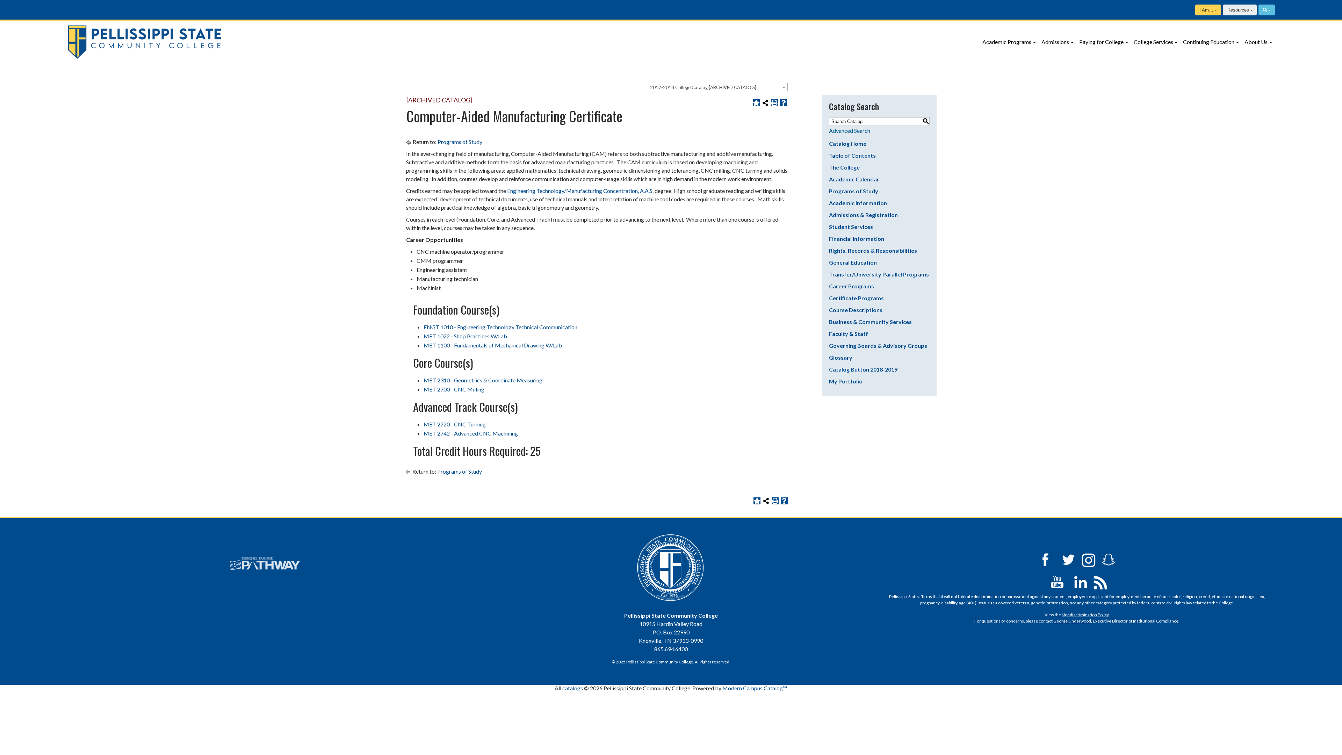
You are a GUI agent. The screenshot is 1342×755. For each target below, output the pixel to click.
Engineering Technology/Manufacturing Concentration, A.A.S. (580, 190)
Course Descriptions (855, 310)
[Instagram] (1088, 559)
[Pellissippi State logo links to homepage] (222, 42)
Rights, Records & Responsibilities (873, 250)
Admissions (1055, 41)
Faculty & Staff (848, 333)
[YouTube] (1057, 581)
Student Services (851, 226)
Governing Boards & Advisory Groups (878, 345)
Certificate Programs (856, 298)
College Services (1153, 41)
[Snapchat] (1108, 559)
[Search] (1266, 10)
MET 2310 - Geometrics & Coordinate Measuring (483, 380)
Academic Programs (1006, 41)
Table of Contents (852, 155)
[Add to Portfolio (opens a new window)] (756, 103)
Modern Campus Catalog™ (754, 688)
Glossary (840, 357)
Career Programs (851, 286)
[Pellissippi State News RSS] (1100, 581)
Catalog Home (847, 143)
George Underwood (1072, 621)
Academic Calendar (854, 179)
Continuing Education (1208, 41)
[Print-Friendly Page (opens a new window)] (774, 103)
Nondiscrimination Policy (1085, 614)
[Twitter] (1069, 559)
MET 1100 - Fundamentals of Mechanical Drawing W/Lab (493, 345)
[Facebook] (1045, 559)
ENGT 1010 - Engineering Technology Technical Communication (500, 327)
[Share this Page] (765, 103)
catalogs (572, 688)
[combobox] (718, 87)
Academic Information (858, 203)
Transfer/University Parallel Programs (879, 274)
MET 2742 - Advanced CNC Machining (471, 433)
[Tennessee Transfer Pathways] (265, 563)
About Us (1256, 41)
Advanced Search (849, 130)
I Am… (1206, 10)
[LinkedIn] (1080, 581)
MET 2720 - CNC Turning (455, 424)
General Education (853, 262)
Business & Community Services (870, 321)
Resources (1238, 10)
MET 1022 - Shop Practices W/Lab (465, 336)
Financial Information (856, 238)
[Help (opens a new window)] (783, 103)
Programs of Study (460, 141)
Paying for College (1101, 41)
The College (844, 167)
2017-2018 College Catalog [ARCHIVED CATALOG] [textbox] (703, 87)
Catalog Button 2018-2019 (863, 369)
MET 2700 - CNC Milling (454, 389)
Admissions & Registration (863, 214)
